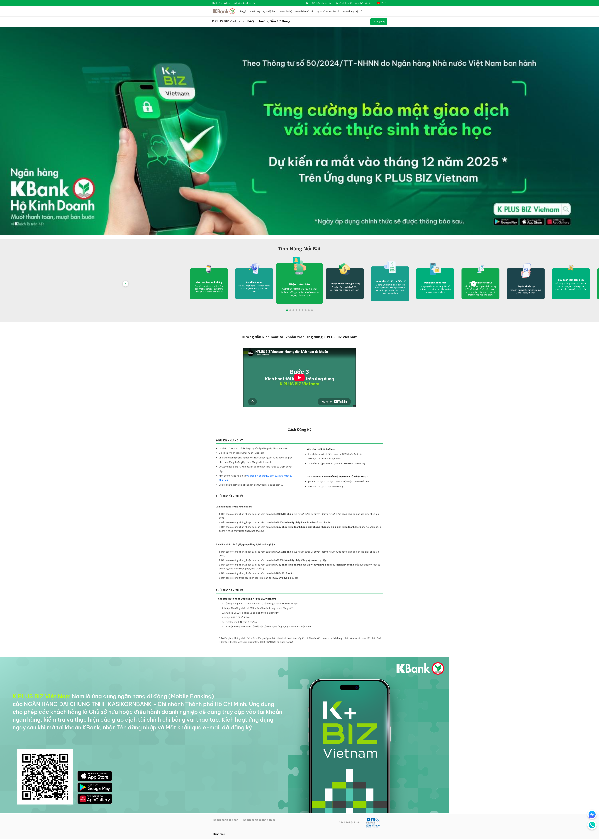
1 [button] (287, 310)
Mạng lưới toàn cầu (363, 3)
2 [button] (290, 310)
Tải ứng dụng (379, 21)
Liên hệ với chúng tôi (344, 3)
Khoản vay (255, 11)
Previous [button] (125, 283)
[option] (299, 283)
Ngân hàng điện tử (352, 11)
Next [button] (473, 283)
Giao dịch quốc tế (304, 11)
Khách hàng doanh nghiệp (243, 3)
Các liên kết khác (350, 822)
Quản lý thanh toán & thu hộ (277, 11)
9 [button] (312, 310)
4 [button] (296, 310)
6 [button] (302, 310)
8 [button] (309, 310)
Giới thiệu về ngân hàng (322, 3)
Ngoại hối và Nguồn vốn (328, 11)
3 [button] (293, 310)
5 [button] (299, 310)
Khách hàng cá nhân (221, 3)
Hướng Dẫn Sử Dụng (273, 21)
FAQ (250, 21)
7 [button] (306, 310)
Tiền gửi (242, 11)
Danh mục (219, 833)
